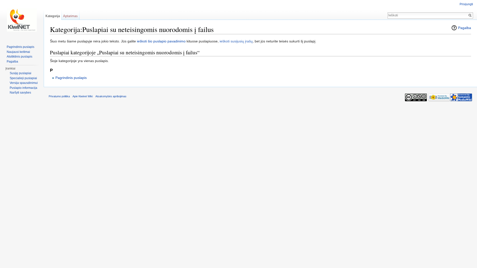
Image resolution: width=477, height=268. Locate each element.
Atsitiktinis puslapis (19, 56)
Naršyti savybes (20, 92)
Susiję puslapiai (20, 73)
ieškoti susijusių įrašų (236, 41)
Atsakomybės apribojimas (110, 96)
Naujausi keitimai (18, 52)
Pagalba (464, 28)
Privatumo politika (59, 96)
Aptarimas (70, 16)
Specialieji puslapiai (23, 78)
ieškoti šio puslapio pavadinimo (161, 41)
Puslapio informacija (23, 88)
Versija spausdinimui (24, 83)
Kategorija (52, 16)
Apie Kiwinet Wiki (83, 96)
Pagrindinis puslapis (71, 78)
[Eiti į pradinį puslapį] (22, 20)
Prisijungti (466, 4)
